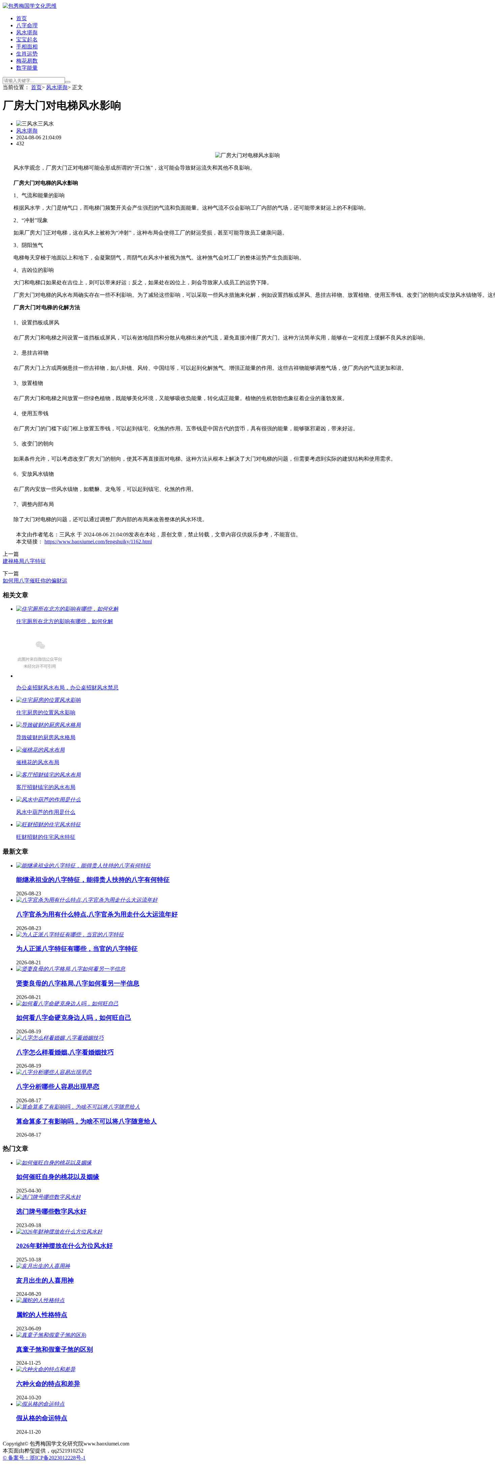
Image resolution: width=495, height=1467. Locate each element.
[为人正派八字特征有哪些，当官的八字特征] (70, 934)
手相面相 (27, 46)
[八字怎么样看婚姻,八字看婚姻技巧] (60, 1038)
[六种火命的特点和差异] (45, 1369)
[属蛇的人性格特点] (40, 1300)
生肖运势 (27, 54)
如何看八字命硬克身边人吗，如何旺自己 (73, 1017)
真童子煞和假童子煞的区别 (54, 1349)
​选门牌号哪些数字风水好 (51, 1211)
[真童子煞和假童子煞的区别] (51, 1335)
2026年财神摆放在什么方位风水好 (64, 1245)
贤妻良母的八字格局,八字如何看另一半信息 (77, 983)
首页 (21, 18)
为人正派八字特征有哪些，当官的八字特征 (77, 948)
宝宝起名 (27, 39)
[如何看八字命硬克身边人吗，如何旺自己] (67, 1003)
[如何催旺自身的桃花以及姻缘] (54, 1163)
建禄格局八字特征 (24, 561)
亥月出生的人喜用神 (45, 1280)
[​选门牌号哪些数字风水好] (48, 1197)
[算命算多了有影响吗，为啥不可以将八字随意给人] (78, 1107)
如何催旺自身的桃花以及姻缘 (57, 1176)
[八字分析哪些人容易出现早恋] (54, 1072)
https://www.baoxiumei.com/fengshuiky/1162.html (98, 541)
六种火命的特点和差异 (48, 1383)
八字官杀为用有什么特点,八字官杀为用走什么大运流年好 (97, 914)
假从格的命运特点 (41, 1418)
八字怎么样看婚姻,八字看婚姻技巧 (65, 1052)
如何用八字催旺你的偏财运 (35, 580)
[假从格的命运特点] (40, 1404)
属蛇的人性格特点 (41, 1314)
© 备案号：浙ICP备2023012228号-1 (44, 1458)
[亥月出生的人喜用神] (43, 1266)
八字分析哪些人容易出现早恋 (57, 1086)
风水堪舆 (27, 32)
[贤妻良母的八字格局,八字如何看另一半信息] (70, 969)
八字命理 (27, 25)
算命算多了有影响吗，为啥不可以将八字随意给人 (86, 1121)
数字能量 (27, 68)
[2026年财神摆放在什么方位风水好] (59, 1232)
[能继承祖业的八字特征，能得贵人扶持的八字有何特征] (83, 865)
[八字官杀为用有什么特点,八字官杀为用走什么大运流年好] (87, 900)
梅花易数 (27, 61)
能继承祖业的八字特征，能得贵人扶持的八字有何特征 (93, 879)
